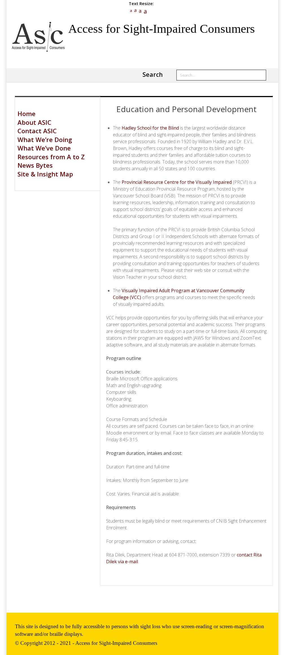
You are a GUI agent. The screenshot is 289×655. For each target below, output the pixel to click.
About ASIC (34, 122)
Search (153, 74)
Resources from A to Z (51, 156)
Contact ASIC (37, 130)
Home (26, 113)
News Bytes (35, 165)
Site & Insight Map (45, 174)
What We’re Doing (44, 139)
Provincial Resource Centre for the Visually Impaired (177, 182)
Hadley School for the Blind (150, 128)
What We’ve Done (44, 148)
